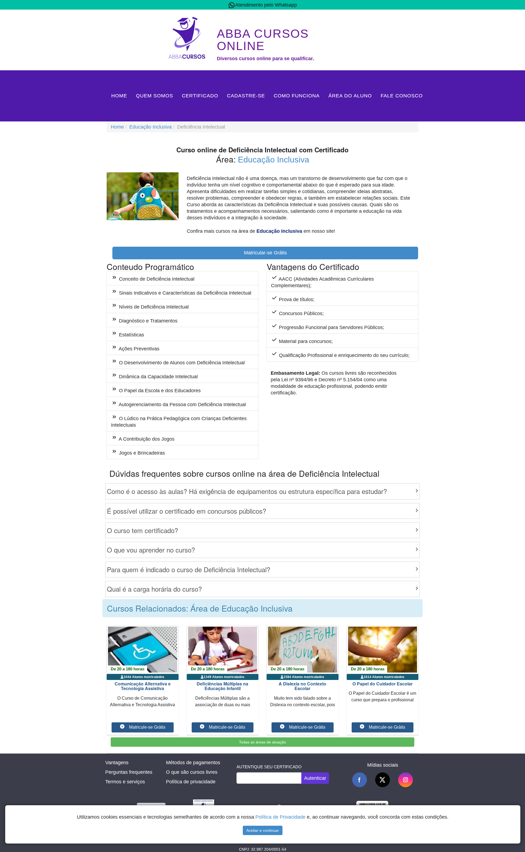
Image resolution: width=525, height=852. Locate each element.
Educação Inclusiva (150, 127)
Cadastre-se (246, 95)
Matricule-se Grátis (147, 727)
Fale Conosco (402, 95)
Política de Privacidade (280, 817)
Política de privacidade (190, 781)
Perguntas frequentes (128, 772)
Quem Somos (154, 95)
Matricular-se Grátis (265, 252)
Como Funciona (297, 95)
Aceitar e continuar (262, 830)
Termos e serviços (125, 781)
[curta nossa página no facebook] (359, 779)
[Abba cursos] (188, 37)
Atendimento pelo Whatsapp (266, 5)
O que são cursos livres (191, 772)
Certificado (200, 95)
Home (119, 95)
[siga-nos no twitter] (382, 779)
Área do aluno (350, 95)
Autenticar (315, 778)
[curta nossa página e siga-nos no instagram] (405, 779)
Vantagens (117, 762)
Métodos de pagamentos (193, 762)
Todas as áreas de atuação (262, 742)
